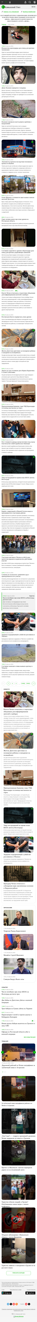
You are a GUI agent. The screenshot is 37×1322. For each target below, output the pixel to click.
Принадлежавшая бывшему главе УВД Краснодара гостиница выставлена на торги (18, 407)
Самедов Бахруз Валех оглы (14, 979)
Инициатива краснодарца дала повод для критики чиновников (18, 49)
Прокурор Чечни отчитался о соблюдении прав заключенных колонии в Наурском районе (18, 885)
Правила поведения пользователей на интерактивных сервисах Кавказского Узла (18, 1310)
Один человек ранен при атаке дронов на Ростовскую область (15, 220)
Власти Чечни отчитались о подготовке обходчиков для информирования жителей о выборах (18, 294)
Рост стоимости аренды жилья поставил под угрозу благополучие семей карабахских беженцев (18, 443)
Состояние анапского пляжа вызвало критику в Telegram (17, 667)
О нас (3, 1289)
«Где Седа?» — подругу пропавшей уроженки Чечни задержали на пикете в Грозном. (18, 1137)
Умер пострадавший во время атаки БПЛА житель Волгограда (18, 478)
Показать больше (19, 1273)
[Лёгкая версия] (10, 2)
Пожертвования (31, 1289)
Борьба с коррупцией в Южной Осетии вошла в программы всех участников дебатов (17, 512)
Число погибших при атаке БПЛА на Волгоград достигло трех (18, 598)
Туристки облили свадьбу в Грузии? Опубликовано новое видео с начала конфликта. (15, 1204)
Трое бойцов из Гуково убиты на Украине (17, 1008)
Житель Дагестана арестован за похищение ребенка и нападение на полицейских (18, 351)
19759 (28, 683)
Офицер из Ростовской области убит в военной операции (16, 1033)
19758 (23, 683)
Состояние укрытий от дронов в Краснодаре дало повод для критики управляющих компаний (18, 251)
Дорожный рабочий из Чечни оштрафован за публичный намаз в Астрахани (18, 1066)
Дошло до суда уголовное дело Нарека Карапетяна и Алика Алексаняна (18, 371)
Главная (4, 24)
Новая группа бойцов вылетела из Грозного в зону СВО (18, 1024)
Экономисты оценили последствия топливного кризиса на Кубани (17, 162)
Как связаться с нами (15, 1289)
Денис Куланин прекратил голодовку (14, 88)
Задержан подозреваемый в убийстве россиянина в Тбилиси (18, 635)
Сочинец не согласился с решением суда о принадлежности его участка (15, 575)
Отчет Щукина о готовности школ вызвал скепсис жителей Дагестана (18, 198)
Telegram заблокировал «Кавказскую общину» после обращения (15, 1236)
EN (6, 2)
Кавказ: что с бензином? (11, 11)
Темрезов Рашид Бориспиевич (15, 931)
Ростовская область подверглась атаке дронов (16, 317)
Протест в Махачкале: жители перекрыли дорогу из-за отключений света (17, 1168)
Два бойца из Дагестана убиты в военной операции (17, 1001)
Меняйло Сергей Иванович (14, 955)
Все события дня (29, 1037)
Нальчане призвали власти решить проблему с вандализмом (17, 122)
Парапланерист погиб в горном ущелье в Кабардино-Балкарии (17, 1015)
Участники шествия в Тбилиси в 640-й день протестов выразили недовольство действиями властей (17, 559)
